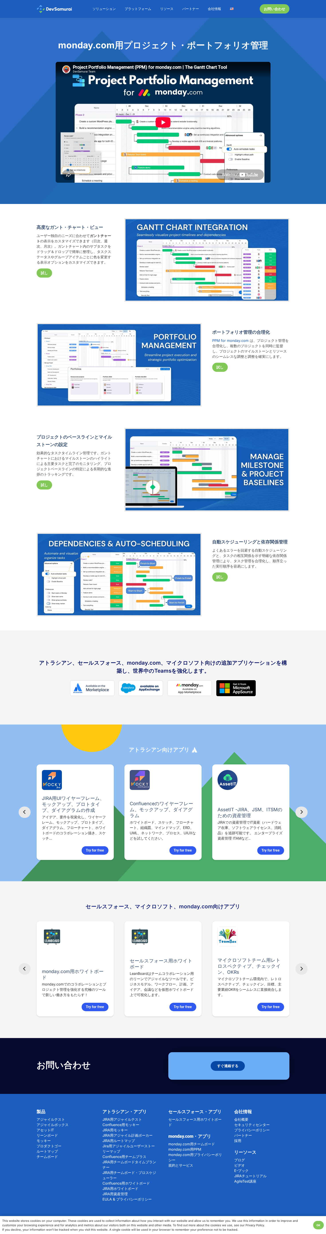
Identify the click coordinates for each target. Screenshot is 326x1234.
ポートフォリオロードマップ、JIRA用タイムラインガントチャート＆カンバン (272, 804)
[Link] (54, 9)
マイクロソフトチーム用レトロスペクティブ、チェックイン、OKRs (219, 966)
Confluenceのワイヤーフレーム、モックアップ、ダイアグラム (97, 809)
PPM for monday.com (230, 340)
